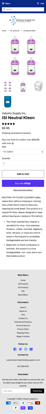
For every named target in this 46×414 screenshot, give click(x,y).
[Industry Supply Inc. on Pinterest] (20, 350)
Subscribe (37, 391)
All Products (23, 284)
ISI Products (23, 287)
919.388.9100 (23, 366)
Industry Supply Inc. (30, 399)
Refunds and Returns (23, 322)
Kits (23, 291)
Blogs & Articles (23, 336)
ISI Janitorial (14, 31)
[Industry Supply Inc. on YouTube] (31, 350)
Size (4, 147)
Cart (42, 4)
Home (4, 31)
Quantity (6, 158)
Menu (7, 4)
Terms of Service (23, 325)
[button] (8, 124)
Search (23, 307)
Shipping (6, 133)
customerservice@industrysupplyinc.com (23, 360)
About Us (23, 311)
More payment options (23, 190)
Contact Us (23, 318)
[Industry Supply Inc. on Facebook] (14, 350)
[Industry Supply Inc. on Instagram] (25, 350)
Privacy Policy (23, 329)
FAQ (23, 315)
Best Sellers (23, 295)
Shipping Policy (23, 333)
